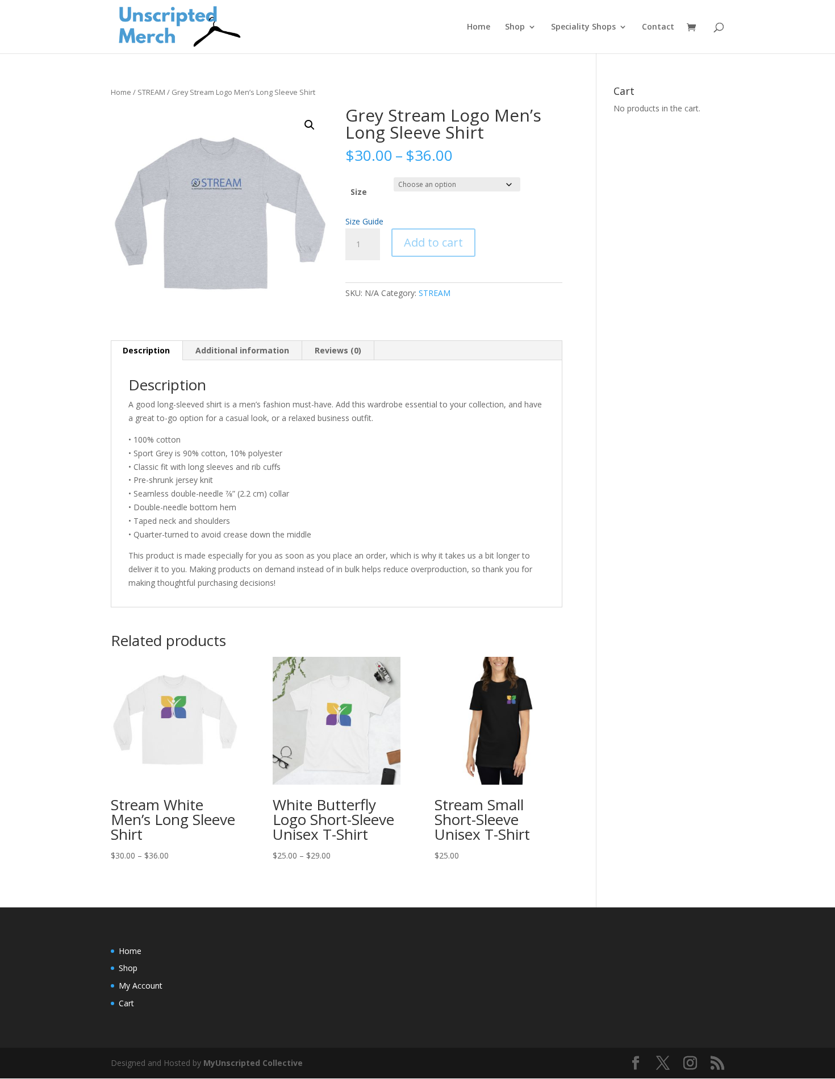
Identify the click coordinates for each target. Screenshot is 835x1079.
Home (478, 27)
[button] (309, 125)
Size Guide (364, 221)
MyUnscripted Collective (253, 1062)
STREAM (151, 92)
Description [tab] (146, 350)
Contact (658, 27)
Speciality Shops (583, 27)
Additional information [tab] (242, 350)
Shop (515, 27)
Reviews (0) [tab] (338, 350)
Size (358, 191)
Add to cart (433, 242)
